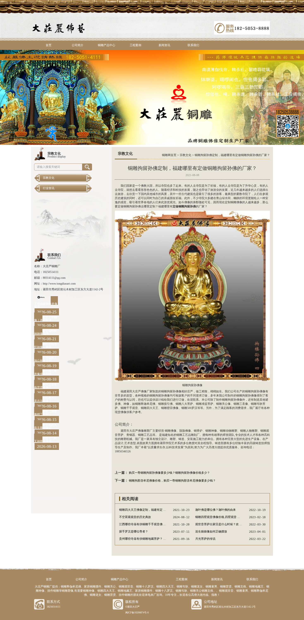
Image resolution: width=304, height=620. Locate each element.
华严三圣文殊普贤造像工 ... (45, 386)
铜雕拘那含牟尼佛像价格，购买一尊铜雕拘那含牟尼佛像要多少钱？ (172, 480)
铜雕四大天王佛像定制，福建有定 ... (142, 509)
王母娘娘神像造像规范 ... (45, 305)
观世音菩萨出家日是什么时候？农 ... (218, 524)
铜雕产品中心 (106, 45)
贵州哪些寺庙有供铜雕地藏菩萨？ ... (142, 538)
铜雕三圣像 (240, 403)
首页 (48, 45)
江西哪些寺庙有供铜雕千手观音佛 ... (142, 524)
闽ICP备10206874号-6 (137, 612)
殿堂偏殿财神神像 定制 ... (45, 332)
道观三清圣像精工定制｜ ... (45, 413)
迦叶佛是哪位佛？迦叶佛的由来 (215, 509)
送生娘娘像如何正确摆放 (211, 531)
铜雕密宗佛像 (169, 408)
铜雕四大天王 (149, 408)
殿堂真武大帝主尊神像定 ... (45, 426)
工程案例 (135, 45)
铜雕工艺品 (145, 434)
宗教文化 (185, 155)
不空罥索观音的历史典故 (135, 517)
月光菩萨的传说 (205, 538)
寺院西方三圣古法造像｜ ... (45, 400)
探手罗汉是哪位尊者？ (133, 531)
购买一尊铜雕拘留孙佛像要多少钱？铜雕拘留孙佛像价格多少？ (169, 472)
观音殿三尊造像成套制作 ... (45, 373)
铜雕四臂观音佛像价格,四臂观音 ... (217, 517)
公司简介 (77, 45)
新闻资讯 (164, 45)
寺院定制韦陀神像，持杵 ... (45, 346)
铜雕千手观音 (129, 408)
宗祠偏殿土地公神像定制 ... (45, 359)
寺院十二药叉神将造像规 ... (45, 440)
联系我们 (193, 45)
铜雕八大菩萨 (184, 403)
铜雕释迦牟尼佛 (145, 403)
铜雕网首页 (169, 155)
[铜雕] (152, 97)
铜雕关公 (222, 403)
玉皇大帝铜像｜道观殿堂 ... (45, 319)
